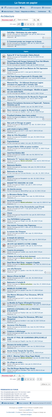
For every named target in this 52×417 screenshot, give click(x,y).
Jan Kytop (24, 167)
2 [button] (25, 24)
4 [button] (30, 24)
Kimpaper (23, 43)
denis (22, 333)
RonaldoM (24, 57)
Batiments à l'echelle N (16, 282)
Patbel (22, 184)
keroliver (23, 320)
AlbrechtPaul (24, 191)
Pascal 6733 (24, 215)
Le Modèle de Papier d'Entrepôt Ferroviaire (24, 303)
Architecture (7, 16)
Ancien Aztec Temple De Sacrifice (20, 351)
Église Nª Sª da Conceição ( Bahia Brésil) (23, 55)
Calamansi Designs (26, 414)
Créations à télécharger (16, 331)
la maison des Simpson (16, 232)
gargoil (23, 290)
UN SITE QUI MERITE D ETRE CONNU (22, 244)
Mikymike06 (24, 124)
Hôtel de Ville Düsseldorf (17, 135)
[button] (19, 24)
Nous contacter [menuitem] (24, 403)
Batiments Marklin (14, 165)
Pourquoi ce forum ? (21, 36)
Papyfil (23, 341)
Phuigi (22, 221)
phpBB (20, 407)
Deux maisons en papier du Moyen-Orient (23, 110)
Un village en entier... (15, 362)
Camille (23, 154)
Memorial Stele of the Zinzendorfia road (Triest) (25, 207)
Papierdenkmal (13, 141)
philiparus (23, 117)
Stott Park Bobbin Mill (15, 153)
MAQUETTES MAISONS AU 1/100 (20, 183)
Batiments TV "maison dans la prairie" (22, 159)
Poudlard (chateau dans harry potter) (21, 115)
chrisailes (23, 370)
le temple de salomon (15, 238)
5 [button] (33, 24)
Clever (9, 213)
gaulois (23, 270)
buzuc (30, 412)
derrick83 (23, 327)
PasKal (23, 312)
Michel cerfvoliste (26, 161)
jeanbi (22, 233)
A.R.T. (22, 72)
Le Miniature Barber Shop (17, 194)
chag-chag (24, 239)
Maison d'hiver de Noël (16, 276)
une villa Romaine (14, 269)
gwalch (23, 245)
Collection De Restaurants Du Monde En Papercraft (27, 97)
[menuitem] (11, 7)
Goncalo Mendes (26, 148)
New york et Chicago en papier (19, 123)
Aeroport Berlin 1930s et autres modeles (22, 147)
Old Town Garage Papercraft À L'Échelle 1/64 (24, 76)
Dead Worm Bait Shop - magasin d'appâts (23, 263)
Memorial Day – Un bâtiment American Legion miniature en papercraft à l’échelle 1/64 (25, 84)
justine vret (24, 78)
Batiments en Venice (15, 171)
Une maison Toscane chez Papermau (21, 225)
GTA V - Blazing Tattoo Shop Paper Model (23, 356)
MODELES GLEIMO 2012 (17, 289)
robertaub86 (24, 34)
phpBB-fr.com (29, 410)
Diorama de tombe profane (17, 345)
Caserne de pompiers (15, 250)
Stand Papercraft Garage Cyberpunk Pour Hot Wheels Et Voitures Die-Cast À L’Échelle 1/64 (28, 62)
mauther (23, 65)
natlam (23, 143)
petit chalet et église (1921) (17, 129)
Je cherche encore (14, 189)
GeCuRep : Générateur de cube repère (22, 32)
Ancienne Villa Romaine (16, 325)
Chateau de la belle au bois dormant (21, 256)
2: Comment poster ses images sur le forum (24, 41)
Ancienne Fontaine (14, 201)
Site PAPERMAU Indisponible (18, 219)
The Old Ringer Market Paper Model (21, 369)
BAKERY (10, 177)
